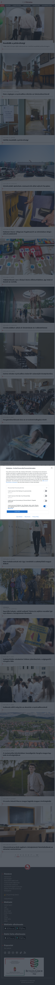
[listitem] (27, 488)
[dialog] (27, 492)
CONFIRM (17, 511)
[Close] (52, 468)
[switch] (45, 491)
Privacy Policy (36, 516)
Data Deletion (19, 516)
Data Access (27, 516)
